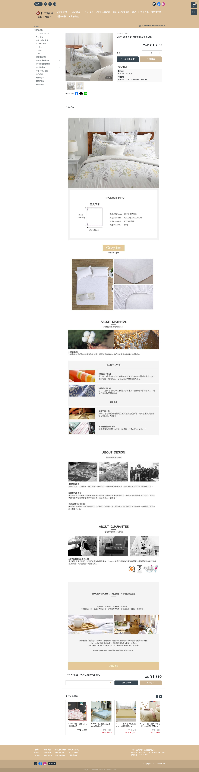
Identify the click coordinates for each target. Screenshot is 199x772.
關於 (37, 750)
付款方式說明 (60, 750)
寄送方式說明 (60, 752)
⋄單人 (40, 47)
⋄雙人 (40, 50)
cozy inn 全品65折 (43, 33)
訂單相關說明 (47, 755)
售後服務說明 (60, 755)
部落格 (37, 755)
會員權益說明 (73, 750)
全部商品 (47, 750)
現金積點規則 (73, 752)
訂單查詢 (47, 752)
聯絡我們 (37, 752)
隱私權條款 (73, 755)
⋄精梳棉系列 (42, 44)
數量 (118, 53)
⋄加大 (40, 53)
